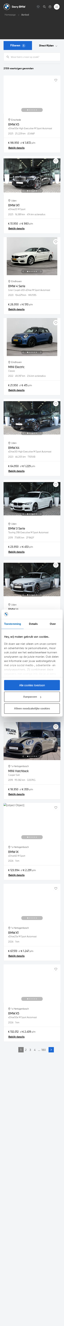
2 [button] (25, 1050)
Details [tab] (33, 623)
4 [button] (35, 1050)
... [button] (39, 1050)
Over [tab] (53, 623)
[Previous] (23, 110)
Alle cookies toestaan (32, 685)
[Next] (40, 110)
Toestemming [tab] (12, 623)
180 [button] (43, 1050)
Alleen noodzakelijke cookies (32, 708)
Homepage (10, 14)
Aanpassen (30, 696)
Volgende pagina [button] (51, 1049)
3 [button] (30, 1050)
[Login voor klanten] (50, 6)
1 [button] (20, 1050)
